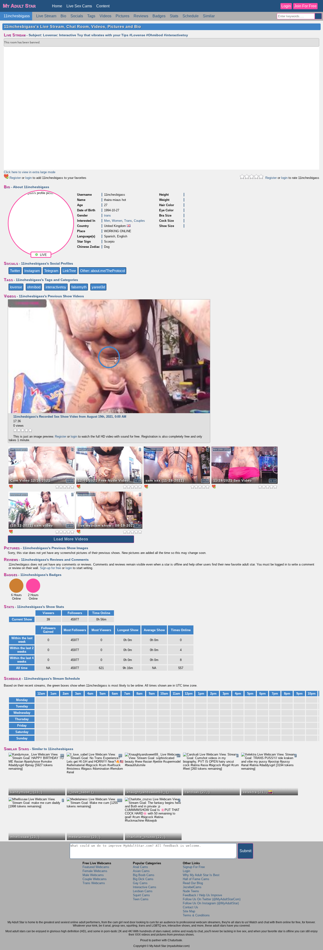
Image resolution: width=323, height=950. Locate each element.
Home (57, 6)
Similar (209, 16)
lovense (16, 287)
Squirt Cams (141, 895)
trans (107, 215)
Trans (128, 220)
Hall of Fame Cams (196, 879)
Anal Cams (140, 867)
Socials (76, 16)
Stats (174, 16)
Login (286, 6)
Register (15, 178)
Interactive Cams (144, 887)
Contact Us (190, 907)
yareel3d (98, 287)
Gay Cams (140, 883)
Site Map (189, 911)
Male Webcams (93, 875)
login (28, 178)
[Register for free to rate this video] (22, 432)
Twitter (15, 271)
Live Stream (46, 16)
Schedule (191, 16)
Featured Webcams (96, 867)
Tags (91, 16)
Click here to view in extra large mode (29, 172)
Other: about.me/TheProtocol (102, 271)
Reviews (141, 16)
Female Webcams (95, 871)
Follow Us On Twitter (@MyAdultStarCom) (211, 899)
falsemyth (79, 287)
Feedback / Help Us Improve (202, 895)
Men (107, 220)
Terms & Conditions (196, 915)
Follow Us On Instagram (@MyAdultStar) (211, 903)
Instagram (32, 271)
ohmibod (33, 287)
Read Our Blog (193, 883)
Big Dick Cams (143, 879)
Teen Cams (140, 899)
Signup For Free (194, 867)
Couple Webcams (95, 879)
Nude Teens (191, 891)
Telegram (51, 271)
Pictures (122, 16)
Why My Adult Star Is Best (201, 875)
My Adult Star (19, 6)
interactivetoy (56, 287)
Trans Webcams (94, 883)
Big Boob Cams (143, 875)
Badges (159, 16)
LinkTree (69, 271)
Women (117, 220)
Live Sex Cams (79, 6)
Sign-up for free (50, 568)
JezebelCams (192, 887)
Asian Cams (141, 871)
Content (102, 6)
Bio (63, 16)
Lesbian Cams (143, 891)
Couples (139, 220)
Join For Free (305, 6)
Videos (105, 16)
